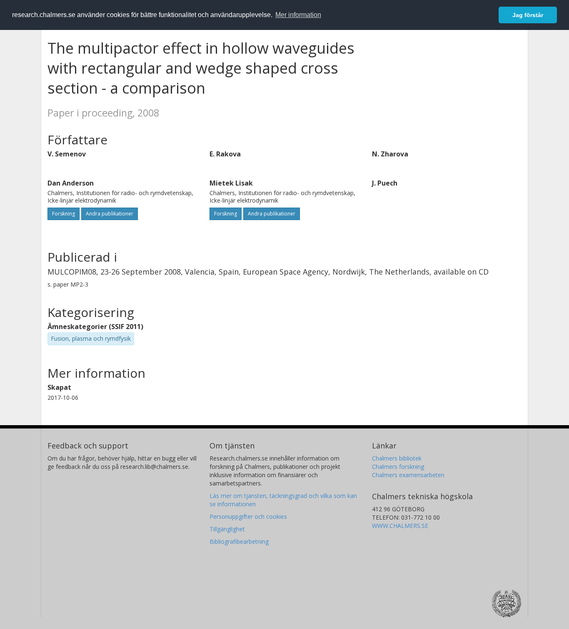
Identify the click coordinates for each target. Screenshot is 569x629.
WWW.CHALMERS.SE (400, 526)
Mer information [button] (298, 14)
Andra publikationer (109, 213)
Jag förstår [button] (527, 15)
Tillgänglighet (227, 529)
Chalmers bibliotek (397, 458)
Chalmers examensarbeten (408, 475)
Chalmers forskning (398, 467)
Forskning (63, 213)
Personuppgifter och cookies (248, 516)
